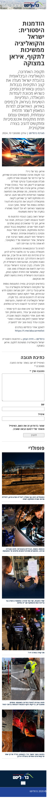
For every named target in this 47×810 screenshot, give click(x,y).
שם (42, 404)
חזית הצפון (28, 339)
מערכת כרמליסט (36, 133)
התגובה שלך (37, 371)
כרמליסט (40, 339)
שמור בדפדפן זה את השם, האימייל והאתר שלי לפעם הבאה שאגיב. (26, 427)
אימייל (41, 414)
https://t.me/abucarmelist (29, 330)
